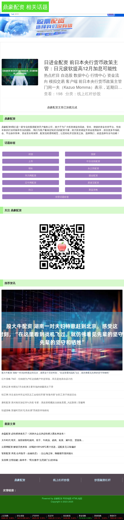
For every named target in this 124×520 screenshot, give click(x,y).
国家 (93, 154)
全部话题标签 (62, 196)
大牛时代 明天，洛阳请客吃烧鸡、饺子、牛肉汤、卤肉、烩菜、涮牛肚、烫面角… (43, 440)
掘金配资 (93, 175)
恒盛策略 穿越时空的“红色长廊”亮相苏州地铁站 (25, 410)
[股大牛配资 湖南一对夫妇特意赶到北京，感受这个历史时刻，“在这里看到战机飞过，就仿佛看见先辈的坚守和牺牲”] (62, 329)
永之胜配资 (93, 168)
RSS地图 (67, 498)
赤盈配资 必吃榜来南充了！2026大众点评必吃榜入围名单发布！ (34, 433)
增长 (30, 168)
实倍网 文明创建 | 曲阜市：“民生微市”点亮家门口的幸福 (30, 459)
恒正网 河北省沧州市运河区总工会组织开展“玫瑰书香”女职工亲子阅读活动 (39, 394)
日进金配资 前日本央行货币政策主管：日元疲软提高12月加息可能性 (81, 65)
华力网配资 (30, 175)
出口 (30, 189)
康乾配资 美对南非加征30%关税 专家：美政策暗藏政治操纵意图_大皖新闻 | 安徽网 (43, 402)
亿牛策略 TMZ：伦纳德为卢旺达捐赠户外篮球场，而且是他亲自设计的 (37, 378)
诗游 (30, 154)
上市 (30, 161)
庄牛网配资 (30, 182)
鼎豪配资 (19, 480)
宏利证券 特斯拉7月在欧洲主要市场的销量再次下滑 (27, 386)
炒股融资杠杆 (102, 480)
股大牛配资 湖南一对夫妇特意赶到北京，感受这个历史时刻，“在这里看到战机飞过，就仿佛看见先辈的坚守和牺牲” (55, 372)
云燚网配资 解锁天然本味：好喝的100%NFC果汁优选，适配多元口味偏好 (39, 446)
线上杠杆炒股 (61, 480)
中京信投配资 (93, 161)
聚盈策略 (93, 189)
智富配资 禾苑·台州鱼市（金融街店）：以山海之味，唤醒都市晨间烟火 (37, 453)
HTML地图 (77, 498)
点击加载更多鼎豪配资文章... (62, 107)
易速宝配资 (93, 182)
